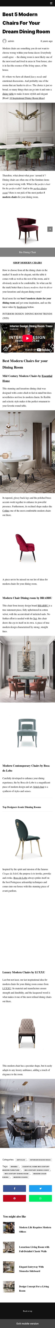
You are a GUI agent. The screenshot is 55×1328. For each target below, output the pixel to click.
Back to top (27, 1311)
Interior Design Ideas (40, 1160)
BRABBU (43, 605)
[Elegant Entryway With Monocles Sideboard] (9, 1272)
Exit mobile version (27, 1323)
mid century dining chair (37, 1170)
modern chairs (21, 1177)
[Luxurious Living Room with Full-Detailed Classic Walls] (9, 1252)
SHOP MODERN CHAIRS (27, 262)
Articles (21, 1160)
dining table (8, 93)
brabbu (14, 1166)
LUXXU (6, 988)
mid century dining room (16, 1174)
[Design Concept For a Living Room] (9, 1291)
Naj (35, 618)
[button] (50, 229)
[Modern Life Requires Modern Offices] (9, 1232)
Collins (5, 510)
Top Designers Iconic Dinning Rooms (21, 807)
